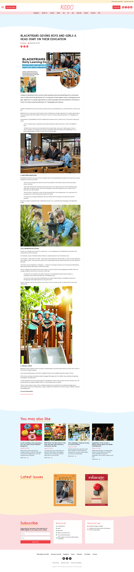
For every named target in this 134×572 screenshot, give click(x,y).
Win (99, 13)
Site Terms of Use (65, 562)
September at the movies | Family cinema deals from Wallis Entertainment (102, 444)
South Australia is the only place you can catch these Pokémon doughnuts (31, 444)
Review (86, 13)
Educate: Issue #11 (128, 1)
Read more (23, 457)
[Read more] (28, 458)
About (73, 554)
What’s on (44, 13)
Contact (95, 554)
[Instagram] (126, 7)
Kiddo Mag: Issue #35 (117, 1)
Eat (64, 13)
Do (68, 13)
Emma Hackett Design (77, 566)
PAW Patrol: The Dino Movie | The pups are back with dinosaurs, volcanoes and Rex (55, 444)
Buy (73, 13)
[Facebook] (123, 7)
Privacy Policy (56, 562)
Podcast (93, 13)
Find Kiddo (87, 554)
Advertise (79, 554)
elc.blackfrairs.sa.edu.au (26, 394)
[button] (21, 46)
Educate (79, 13)
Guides (52, 13)
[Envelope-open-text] (131, 7)
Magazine (36, 13)
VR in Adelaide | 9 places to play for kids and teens (78, 443)
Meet (58, 13)
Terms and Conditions (76, 562)
